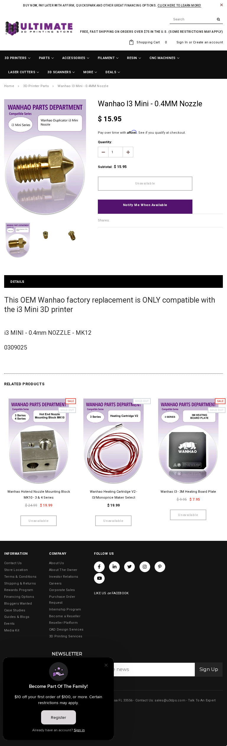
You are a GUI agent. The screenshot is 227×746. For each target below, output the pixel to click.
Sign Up (209, 669)
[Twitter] (129, 566)
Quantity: (105, 142)
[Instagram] (145, 566)
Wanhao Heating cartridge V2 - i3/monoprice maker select (113, 494)
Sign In (182, 42)
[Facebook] (99, 566)
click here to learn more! (179, 5)
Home (9, 86)
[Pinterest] (160, 566)
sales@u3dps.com (170, 700)
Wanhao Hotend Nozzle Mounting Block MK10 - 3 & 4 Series (38, 494)
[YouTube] (99, 578)
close (221, 5)
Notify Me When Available (145, 205)
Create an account (208, 42)
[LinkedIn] (114, 566)
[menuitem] (17, 58)
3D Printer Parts (36, 86)
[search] (196, 19)
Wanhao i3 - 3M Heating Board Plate (188, 492)
